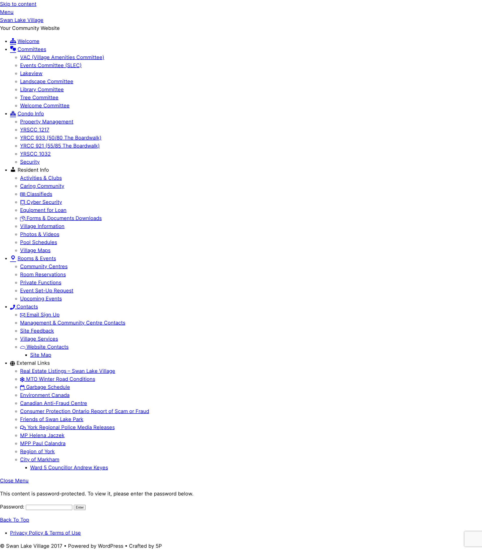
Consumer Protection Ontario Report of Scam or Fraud (84, 411)
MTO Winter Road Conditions (60, 379)
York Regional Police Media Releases (70, 427)
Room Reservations (43, 274)
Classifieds (38, 194)
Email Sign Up (42, 315)
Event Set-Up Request (46, 291)
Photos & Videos (39, 234)
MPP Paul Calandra (43, 443)
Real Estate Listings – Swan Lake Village (67, 371)
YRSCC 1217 (34, 130)
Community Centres (44, 266)
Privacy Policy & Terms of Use (45, 533)
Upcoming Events (41, 299)
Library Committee (42, 89)
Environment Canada (45, 395)
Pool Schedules (38, 242)
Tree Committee (39, 98)
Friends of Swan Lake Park (51, 419)
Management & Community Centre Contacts (72, 323)
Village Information (42, 226)
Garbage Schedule (47, 387)
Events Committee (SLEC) (51, 65)
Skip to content (18, 4)
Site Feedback (37, 331)
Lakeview (31, 73)
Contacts (26, 307)
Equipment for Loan (43, 210)
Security (30, 162)
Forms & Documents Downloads (63, 218)
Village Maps (35, 250)
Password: (13, 507)
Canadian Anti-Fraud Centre (53, 403)
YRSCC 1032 (35, 154)
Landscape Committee (46, 81)
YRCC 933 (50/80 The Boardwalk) (60, 138)
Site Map (40, 355)
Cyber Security (43, 202)
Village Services (39, 339)
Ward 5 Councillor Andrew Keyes (69, 468)
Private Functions (40, 283)
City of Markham (39, 459)
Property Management (46, 122)
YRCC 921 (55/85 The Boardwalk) (60, 146)
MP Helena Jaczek (42, 435)
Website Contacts (47, 347)
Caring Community (42, 186)
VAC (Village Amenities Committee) (62, 57)
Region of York (37, 451)
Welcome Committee (45, 106)
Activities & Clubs (41, 178)
